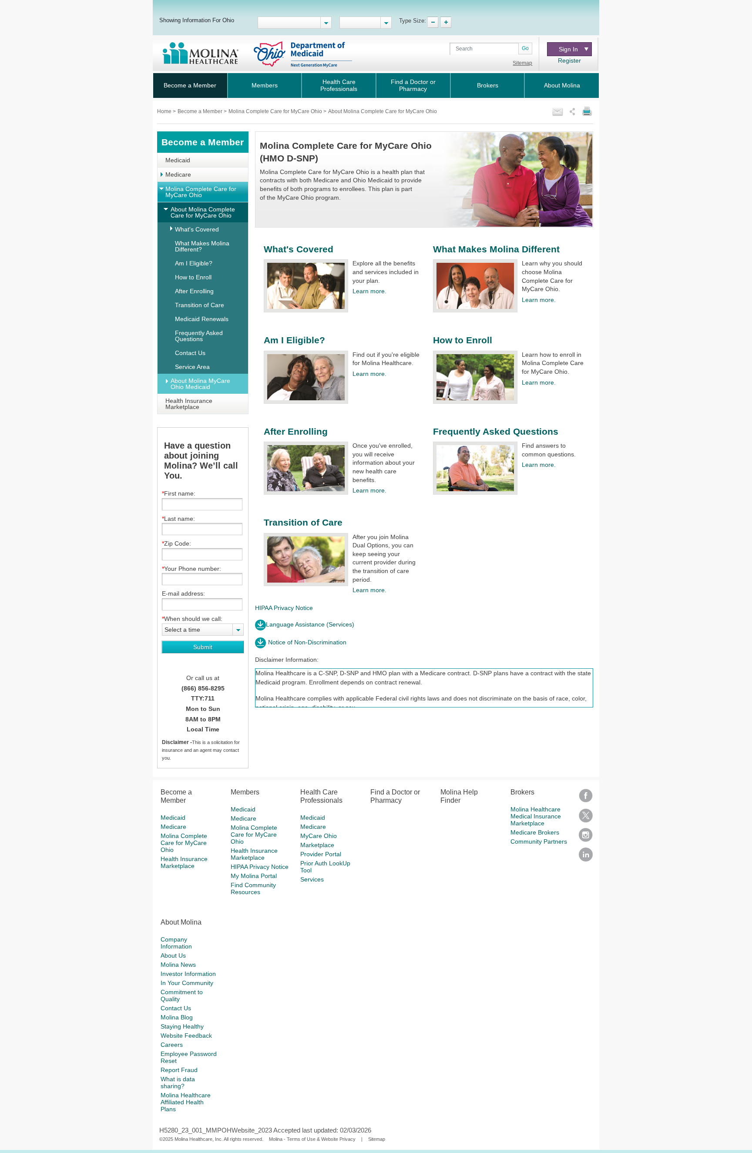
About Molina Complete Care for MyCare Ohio (203, 212)
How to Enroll (193, 277)
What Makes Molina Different (496, 249)
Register (569, 60)
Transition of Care (199, 305)
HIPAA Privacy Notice (284, 607)
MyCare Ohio (318, 835)
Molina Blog (177, 1017)
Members (265, 85)
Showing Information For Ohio (196, 20)
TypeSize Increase (445, 22)
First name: (179, 493)
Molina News (178, 964)
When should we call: (193, 618)
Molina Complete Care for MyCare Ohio (275, 111)
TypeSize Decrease (432, 22)
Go (525, 48)
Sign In (568, 49)
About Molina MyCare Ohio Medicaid (200, 383)
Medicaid (177, 160)
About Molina (562, 85)
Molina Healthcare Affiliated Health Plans (186, 1102)
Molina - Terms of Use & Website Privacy (312, 1139)
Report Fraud (179, 1069)
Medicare (178, 174)
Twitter (586, 818)
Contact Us (190, 352)
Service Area (192, 366)
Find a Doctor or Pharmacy (413, 85)
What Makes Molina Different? (202, 246)
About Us (173, 955)
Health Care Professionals (338, 85)
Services (312, 879)
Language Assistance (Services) (310, 624)
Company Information (176, 943)
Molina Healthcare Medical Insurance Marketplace (535, 816)
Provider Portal (320, 854)
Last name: (179, 518)
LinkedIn (586, 857)
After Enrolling (194, 291)
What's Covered (197, 229)
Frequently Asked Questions (199, 335)
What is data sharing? (178, 1082)
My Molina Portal (254, 875)
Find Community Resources (253, 888)
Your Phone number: (192, 568)
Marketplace (317, 844)
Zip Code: (177, 543)
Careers (172, 1044)
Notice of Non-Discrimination (307, 642)
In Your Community (187, 982)
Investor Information (188, 973)
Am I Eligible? (193, 263)
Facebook (586, 798)
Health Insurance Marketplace (188, 403)
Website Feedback (186, 1035)
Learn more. (369, 291)
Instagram (586, 838)
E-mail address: (183, 593)
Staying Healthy (182, 1026)
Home (165, 111)
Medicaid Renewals (201, 318)
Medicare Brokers (534, 832)
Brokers (487, 85)
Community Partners (538, 841)
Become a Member (190, 85)
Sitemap (522, 63)
